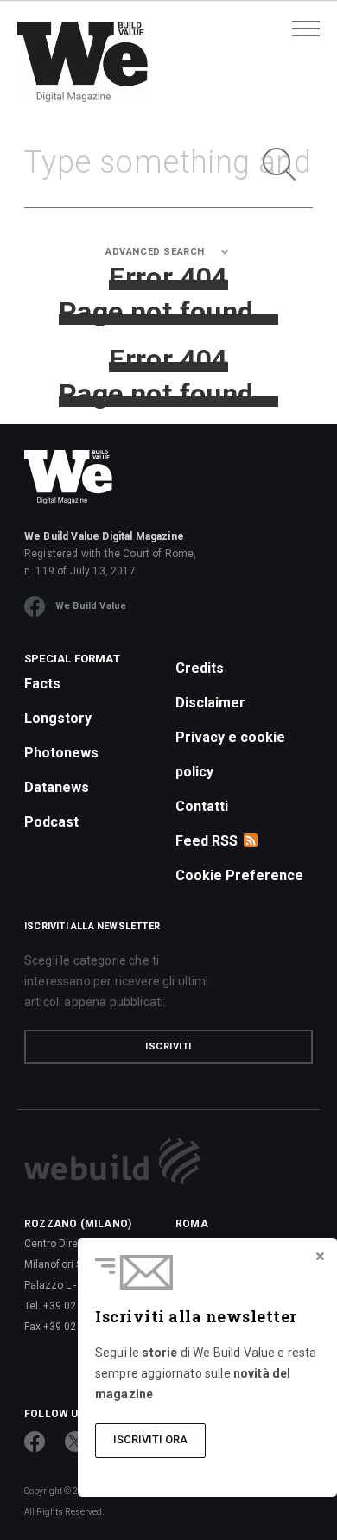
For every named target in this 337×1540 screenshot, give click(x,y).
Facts (42, 683)
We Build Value (90, 606)
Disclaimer (210, 702)
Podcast (51, 822)
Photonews (61, 753)
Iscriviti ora (150, 1439)
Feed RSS (206, 841)
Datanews (56, 787)
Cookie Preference (239, 875)
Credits (199, 668)
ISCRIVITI (168, 1046)
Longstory (58, 718)
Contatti (201, 806)
